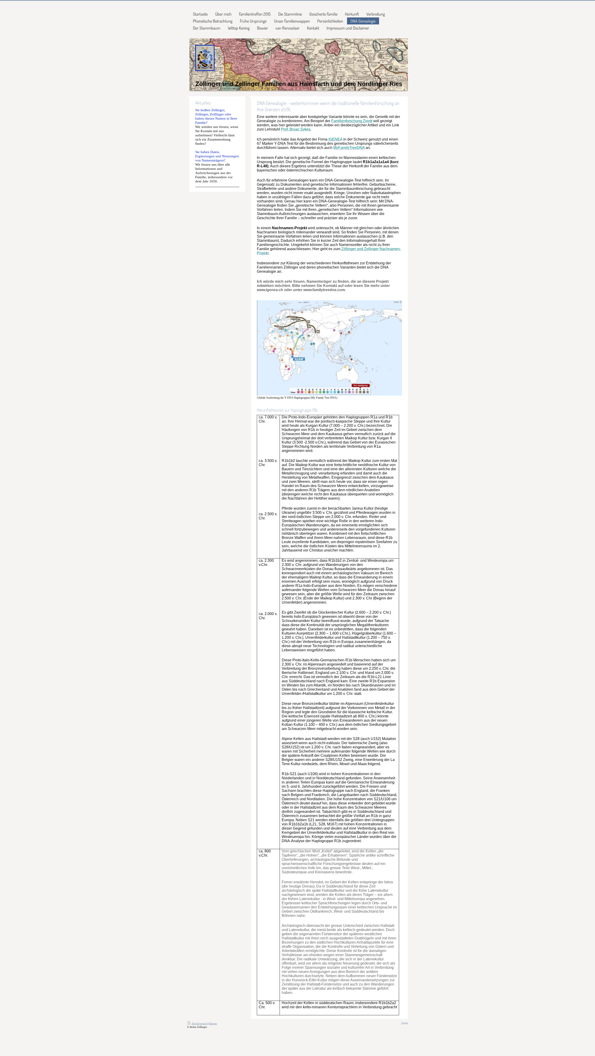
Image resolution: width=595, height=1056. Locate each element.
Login (404, 1022)
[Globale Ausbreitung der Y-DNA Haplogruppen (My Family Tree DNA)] (329, 348)
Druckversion (199, 1023)
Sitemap (212, 1023)
